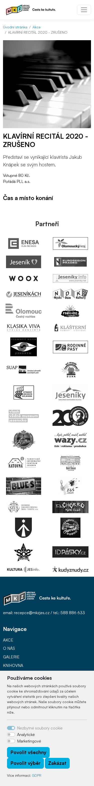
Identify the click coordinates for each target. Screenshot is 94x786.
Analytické (26, 734)
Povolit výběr (25, 763)
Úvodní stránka (15, 27)
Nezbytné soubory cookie (40, 727)
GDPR (36, 775)
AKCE (8, 640)
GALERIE (11, 656)
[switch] (11, 734)
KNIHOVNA (13, 665)
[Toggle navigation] (84, 10)
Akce (37, 27)
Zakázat (57, 763)
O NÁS (9, 648)
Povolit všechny (28, 752)
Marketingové (29, 741)
